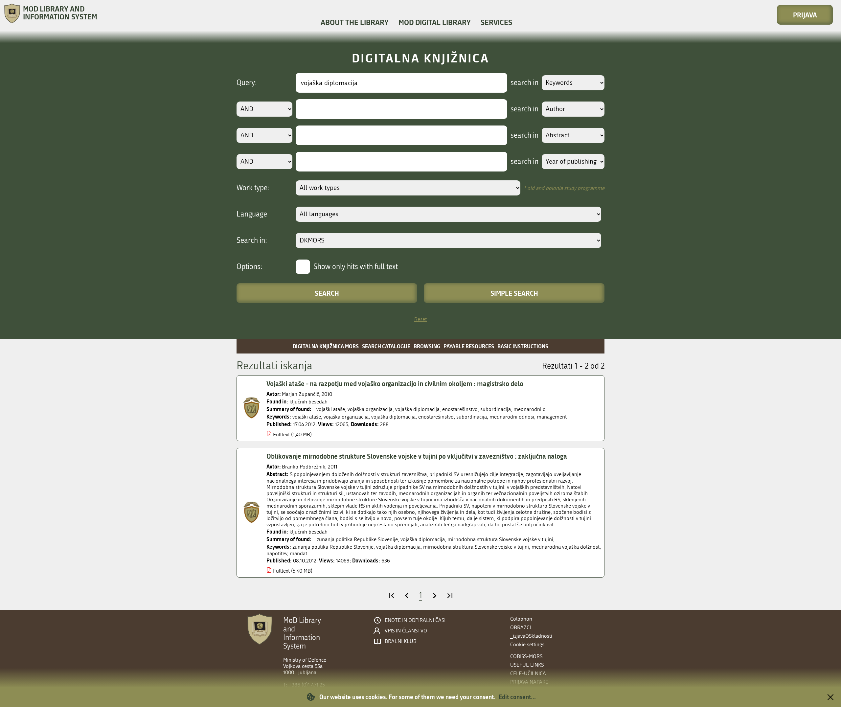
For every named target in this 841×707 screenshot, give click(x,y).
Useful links (527, 665)
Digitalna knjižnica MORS (326, 346)
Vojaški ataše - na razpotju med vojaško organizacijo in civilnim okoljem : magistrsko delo (394, 383)
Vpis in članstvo (406, 630)
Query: (247, 83)
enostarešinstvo (436, 417)
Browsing (427, 346)
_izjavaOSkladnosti (531, 636)
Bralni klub (401, 641)
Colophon (521, 619)
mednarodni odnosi (511, 417)
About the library (355, 22)
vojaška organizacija (346, 417)
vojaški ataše (306, 417)
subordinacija (471, 417)
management (552, 417)
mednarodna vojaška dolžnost (566, 547)
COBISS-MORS (526, 656)
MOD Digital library (434, 22)
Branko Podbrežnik (303, 467)
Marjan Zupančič (300, 394)
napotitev (276, 553)
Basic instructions (522, 346)
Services (496, 22)
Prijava (805, 14)
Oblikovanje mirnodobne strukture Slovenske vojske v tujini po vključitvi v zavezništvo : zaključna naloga (416, 456)
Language (252, 214)
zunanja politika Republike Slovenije (333, 547)
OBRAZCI (520, 627)
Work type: (253, 188)
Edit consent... (517, 697)
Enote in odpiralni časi (415, 620)
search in (524, 83)
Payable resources (468, 346)
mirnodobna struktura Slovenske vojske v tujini (476, 547)
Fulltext (281, 434)
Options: (249, 266)
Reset (420, 319)
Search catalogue (386, 346)
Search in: (252, 240)
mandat (298, 553)
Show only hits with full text (355, 266)
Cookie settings (527, 644)
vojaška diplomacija (393, 417)
